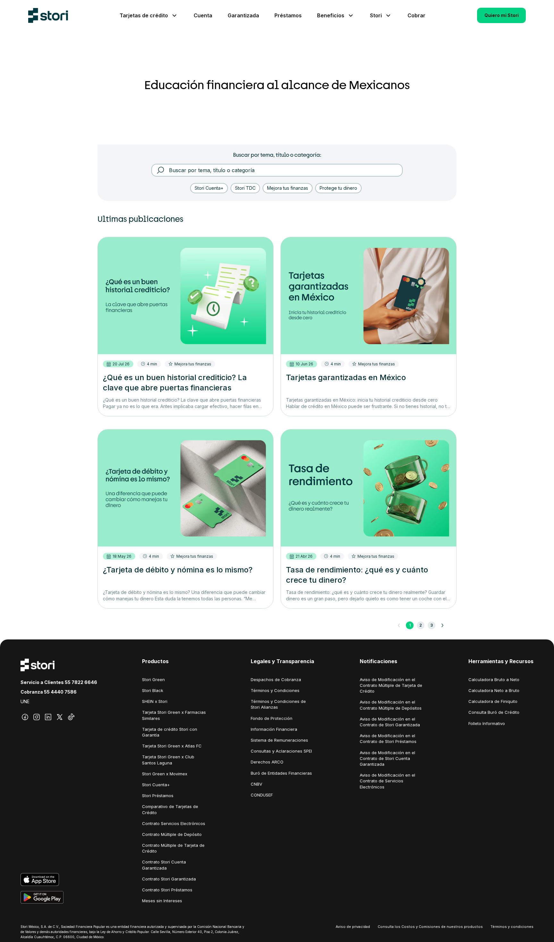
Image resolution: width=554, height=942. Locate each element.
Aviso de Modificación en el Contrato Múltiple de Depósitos (391, 704)
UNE (25, 701)
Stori (376, 15)
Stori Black (152, 690)
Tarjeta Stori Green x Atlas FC (172, 745)
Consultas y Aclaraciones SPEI (281, 751)
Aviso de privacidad (353, 926)
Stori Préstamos (157, 795)
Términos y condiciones (512, 926)
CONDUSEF (262, 794)
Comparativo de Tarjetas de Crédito (170, 809)
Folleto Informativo (486, 723)
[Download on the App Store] (59, 879)
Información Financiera (274, 729)
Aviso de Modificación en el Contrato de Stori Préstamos (388, 738)
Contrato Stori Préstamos (167, 889)
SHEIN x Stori (154, 701)
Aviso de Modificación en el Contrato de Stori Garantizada (390, 721)
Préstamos (288, 15)
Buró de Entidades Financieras (281, 773)
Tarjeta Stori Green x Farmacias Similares (174, 715)
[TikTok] (71, 717)
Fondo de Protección (271, 718)
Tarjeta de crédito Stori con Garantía (169, 732)
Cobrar (416, 15)
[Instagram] (36, 717)
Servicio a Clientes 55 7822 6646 (59, 682)
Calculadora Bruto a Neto (493, 679)
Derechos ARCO (267, 761)
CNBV (256, 784)
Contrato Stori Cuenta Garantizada (164, 864)
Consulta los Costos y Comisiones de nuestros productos (430, 926)
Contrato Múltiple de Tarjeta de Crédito (173, 848)
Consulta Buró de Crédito (493, 712)
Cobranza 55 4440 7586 (49, 692)
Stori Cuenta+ (156, 784)
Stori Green (153, 679)
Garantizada (243, 15)
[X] (59, 717)
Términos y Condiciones (275, 690)
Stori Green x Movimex (164, 773)
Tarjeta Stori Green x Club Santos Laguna (168, 759)
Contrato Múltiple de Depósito (172, 834)
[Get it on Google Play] (59, 897)
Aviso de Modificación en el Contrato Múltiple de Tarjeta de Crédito (391, 685)
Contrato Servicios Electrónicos (173, 823)
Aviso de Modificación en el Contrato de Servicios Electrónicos (387, 780)
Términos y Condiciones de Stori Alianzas (278, 704)
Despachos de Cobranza (276, 679)
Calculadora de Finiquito (492, 701)
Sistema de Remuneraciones (279, 740)
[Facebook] (25, 717)
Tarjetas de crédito (144, 15)
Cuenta (203, 15)
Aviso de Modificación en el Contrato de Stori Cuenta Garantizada (387, 758)
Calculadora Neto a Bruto (493, 690)
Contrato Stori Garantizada (169, 878)
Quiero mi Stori (501, 15)
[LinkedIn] (48, 717)
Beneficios (330, 15)
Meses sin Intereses (162, 900)
